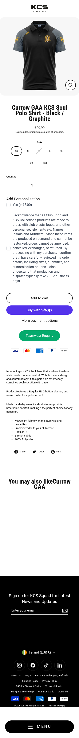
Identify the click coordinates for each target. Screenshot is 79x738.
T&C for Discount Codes (28, 686)
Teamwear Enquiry (39, 336)
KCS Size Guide (46, 691)
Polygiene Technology (22, 691)
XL (61, 151)
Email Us (16, 675)
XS (16, 151)
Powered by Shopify (57, 706)
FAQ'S (28, 675)
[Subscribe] (64, 610)
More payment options (39, 320)
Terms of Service (54, 686)
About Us (63, 691)
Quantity (11, 176)
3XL (45, 163)
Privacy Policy (49, 681)
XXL (32, 163)
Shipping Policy (30, 681)
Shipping (34, 132)
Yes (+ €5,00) (22, 205)
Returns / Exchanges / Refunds (51, 675)
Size (39, 141)
